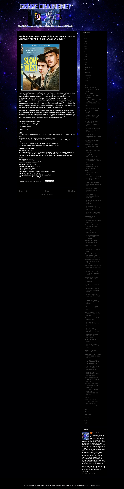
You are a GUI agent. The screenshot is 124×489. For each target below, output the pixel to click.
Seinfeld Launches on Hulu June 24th (91, 231)
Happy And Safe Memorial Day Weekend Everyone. (93, 201)
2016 (85, 62)
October (88, 72)
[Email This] (46, 181)
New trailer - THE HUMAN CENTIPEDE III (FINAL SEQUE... (93, 356)
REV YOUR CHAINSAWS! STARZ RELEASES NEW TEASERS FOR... (93, 101)
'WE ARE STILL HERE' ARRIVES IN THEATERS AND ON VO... (92, 123)
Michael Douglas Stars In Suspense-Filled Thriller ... (93, 296)
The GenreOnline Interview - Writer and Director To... (92, 207)
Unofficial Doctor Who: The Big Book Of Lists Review (92, 313)
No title (87, 105)
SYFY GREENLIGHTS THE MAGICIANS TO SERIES (92, 379)
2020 (85, 51)
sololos (86, 485)
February (88, 414)
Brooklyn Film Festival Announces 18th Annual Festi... (93, 307)
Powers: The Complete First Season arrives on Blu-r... (93, 184)
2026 (85, 35)
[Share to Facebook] (52, 181)
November (88, 70)
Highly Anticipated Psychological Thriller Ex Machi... (92, 196)
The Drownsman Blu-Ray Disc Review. (92, 318)
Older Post (71, 191)
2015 (85, 65)
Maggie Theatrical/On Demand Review (91, 351)
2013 (85, 423)
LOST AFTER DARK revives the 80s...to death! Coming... (91, 166)
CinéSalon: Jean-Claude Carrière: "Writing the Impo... (92, 116)
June (87, 83)
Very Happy (88, 281)
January (88, 417)
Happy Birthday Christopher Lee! (91, 155)
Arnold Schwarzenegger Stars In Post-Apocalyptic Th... (92, 335)
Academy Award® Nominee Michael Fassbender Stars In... (92, 255)
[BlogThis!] (48, 181)
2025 (85, 38)
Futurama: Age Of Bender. (93, 406)
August (87, 77)
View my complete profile (89, 473)
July (86, 80)
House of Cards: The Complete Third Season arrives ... (93, 273)
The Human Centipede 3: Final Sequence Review (93, 212)
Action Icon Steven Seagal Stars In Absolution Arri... (93, 226)
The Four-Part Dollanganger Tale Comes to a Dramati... (92, 329)
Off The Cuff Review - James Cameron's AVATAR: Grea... (91, 401)
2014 (85, 420)
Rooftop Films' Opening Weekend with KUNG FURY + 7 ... (92, 290)
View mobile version (47, 194)
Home (47, 191)
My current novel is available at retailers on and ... (93, 136)
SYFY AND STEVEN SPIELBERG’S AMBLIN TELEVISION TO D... (92, 361)
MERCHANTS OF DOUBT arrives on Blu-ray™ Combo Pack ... (93, 178)
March (87, 412)
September (89, 75)
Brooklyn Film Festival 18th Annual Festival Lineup (92, 146)
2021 (85, 49)
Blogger (98, 485)
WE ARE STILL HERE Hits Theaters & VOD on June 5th (93, 385)
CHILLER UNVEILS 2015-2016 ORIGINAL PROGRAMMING (93, 367)
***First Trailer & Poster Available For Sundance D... (93, 160)
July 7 (65, 96)
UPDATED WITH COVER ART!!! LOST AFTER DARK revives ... (92, 130)
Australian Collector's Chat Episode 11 (91, 278)
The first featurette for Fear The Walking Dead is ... (93, 323)
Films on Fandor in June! (92, 108)
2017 (85, 59)
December (88, 67)
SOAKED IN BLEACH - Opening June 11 (92, 241)
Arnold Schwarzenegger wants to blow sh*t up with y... (92, 261)
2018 (85, 57)
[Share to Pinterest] (53, 181)
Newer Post (23, 191)
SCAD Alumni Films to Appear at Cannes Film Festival (93, 302)
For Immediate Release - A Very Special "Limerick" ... (92, 236)
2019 (85, 54)
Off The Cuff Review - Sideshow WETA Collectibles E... (91, 190)
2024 (85, 41)
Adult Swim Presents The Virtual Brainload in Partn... (92, 172)
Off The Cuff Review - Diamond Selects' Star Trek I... (92, 345)
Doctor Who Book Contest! (90, 246)
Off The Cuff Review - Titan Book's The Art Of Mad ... (93, 89)
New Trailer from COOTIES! (90, 217)
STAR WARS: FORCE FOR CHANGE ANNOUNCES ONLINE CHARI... (92, 392)
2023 (85, 43)
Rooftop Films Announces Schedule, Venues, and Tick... (93, 267)
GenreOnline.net (97, 433)
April (86, 409)
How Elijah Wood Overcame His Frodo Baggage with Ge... (92, 373)
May (86, 85)
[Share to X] (50, 181)
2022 (85, 46)
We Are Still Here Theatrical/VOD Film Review (92, 95)
